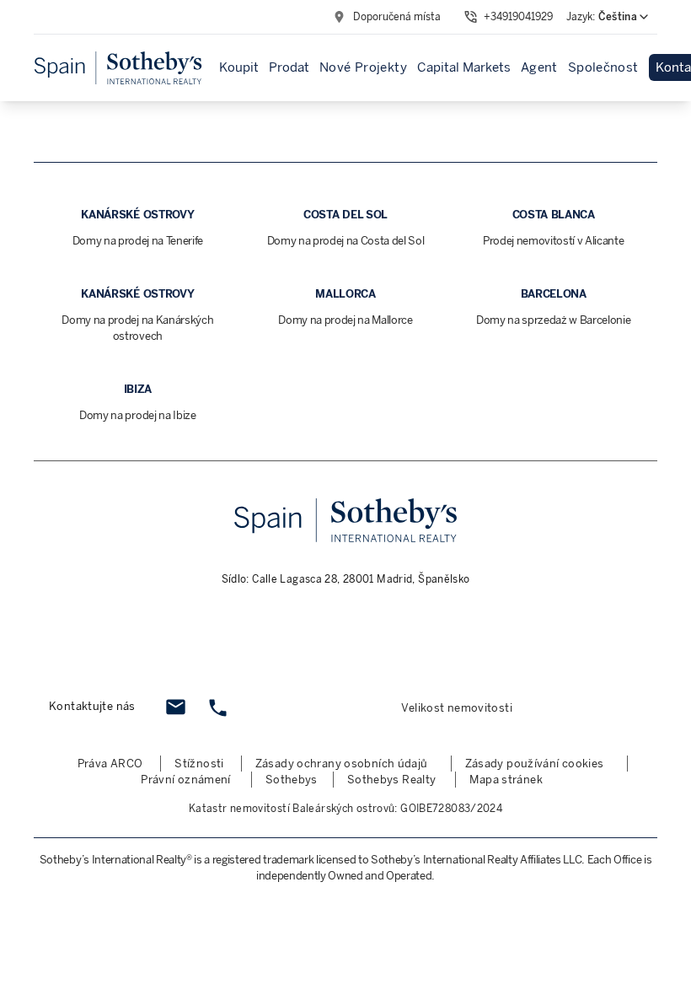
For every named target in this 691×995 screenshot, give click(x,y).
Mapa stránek (506, 779)
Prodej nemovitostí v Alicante (553, 240)
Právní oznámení (186, 779)
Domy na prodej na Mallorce (345, 320)
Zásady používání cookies (534, 763)
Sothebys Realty (392, 779)
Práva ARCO (110, 763)
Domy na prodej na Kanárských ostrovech (137, 328)
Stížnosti (198, 763)
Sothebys (291, 779)
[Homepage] (118, 67)
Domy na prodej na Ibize (137, 415)
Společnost (603, 67)
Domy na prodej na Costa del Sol (346, 240)
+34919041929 (518, 17)
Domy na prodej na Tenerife (138, 240)
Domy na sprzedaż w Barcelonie (553, 320)
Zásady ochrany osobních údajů (341, 763)
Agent (539, 67)
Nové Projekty (363, 67)
